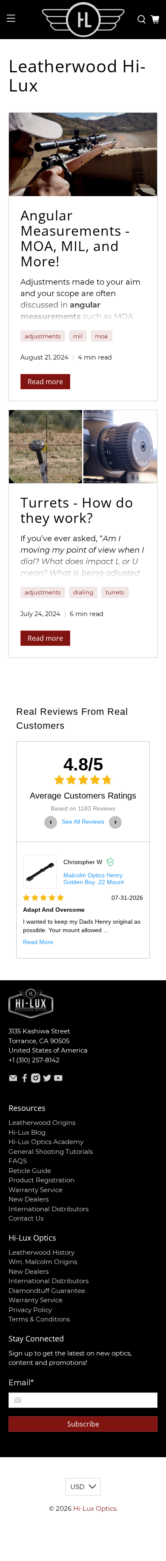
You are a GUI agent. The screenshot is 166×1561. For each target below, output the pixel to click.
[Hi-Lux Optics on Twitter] (47, 1080)
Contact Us (26, 1218)
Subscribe (83, 1424)
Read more (45, 381)
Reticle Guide (30, 1171)
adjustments (43, 336)
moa (101, 336)
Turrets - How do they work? (76, 510)
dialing (83, 592)
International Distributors (49, 1209)
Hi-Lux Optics (94, 1508)
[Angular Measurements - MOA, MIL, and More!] (83, 154)
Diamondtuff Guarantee (47, 1291)
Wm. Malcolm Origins (43, 1262)
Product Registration (41, 1180)
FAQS (18, 1161)
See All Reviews (83, 821)
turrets (115, 592)
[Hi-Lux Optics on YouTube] (58, 1080)
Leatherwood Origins (42, 1123)
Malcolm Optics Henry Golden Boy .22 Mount (93, 878)
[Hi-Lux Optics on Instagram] (35, 1080)
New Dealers (29, 1199)
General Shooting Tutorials (51, 1151)
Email (21, 1382)
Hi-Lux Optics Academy (46, 1142)
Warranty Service (36, 1190)
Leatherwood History (41, 1252)
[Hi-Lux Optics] (83, 19)
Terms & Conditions (39, 1319)
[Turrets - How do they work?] (83, 446)
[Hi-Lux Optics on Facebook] (24, 1080)
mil (78, 336)
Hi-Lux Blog (27, 1132)
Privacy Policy (30, 1310)
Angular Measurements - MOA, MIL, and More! (75, 238)
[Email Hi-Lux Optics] (13, 1080)
